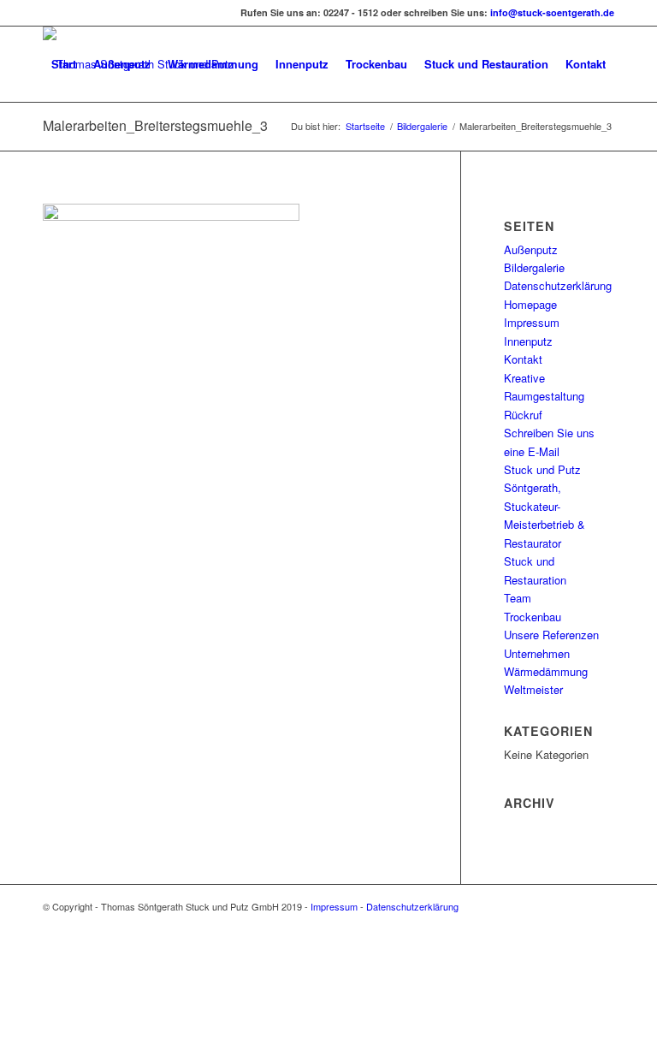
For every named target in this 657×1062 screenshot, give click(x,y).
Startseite (365, 126)
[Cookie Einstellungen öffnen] (128, 1053)
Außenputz (531, 249)
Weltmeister (533, 689)
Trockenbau (532, 616)
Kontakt (523, 359)
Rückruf (523, 414)
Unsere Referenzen (551, 634)
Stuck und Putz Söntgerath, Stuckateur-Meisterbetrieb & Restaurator (544, 506)
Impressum (531, 322)
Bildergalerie (422, 126)
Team (517, 598)
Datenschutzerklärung (558, 285)
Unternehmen (537, 653)
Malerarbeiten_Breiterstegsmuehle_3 (155, 125)
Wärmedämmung (546, 671)
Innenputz (528, 341)
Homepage (530, 304)
